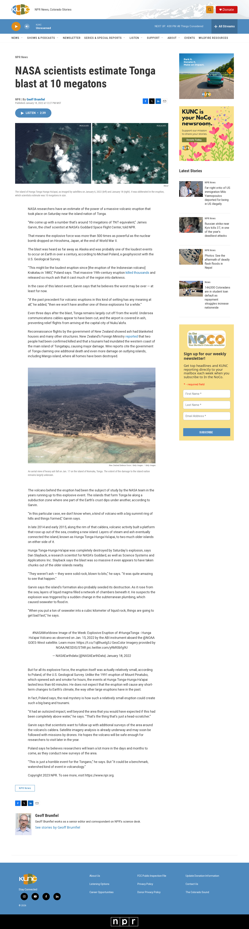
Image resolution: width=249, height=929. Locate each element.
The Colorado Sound (197, 892)
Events (189, 37)
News (207, 282)
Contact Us (192, 884)
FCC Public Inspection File (151, 876)
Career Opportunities (102, 892)
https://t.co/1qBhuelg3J (94, 642)
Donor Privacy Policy (149, 892)
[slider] (32, 26)
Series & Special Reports (103, 37)
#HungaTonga (128, 633)
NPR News (21, 57)
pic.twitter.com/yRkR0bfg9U (107, 647)
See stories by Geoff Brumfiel (57, 827)
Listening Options (99, 884)
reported (131, 336)
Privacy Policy (145, 884)
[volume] (27, 26)
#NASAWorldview (45, 633)
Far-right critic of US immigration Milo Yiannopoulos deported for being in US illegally (217, 196)
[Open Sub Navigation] (22, 37)
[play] (16, 26)
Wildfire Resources (213, 37)
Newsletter (72, 37)
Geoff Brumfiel (36, 99)
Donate (228, 9)
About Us (95, 876)
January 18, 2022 (119, 656)
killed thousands (137, 272)
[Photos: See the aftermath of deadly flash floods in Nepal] (191, 257)
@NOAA (149, 638)
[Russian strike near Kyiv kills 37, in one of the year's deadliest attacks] (191, 225)
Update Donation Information (202, 876)
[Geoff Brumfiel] (23, 824)
